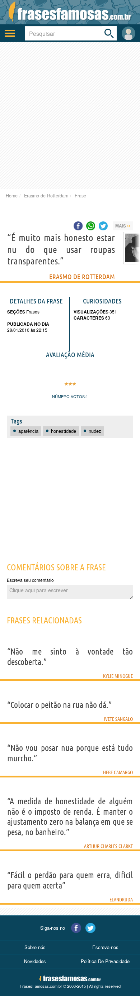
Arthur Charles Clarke (108, 846)
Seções (16, 311)
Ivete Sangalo (118, 719)
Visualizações (91, 311)
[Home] (70, 12)
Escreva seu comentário (30, 580)
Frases (32, 311)
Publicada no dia (28, 324)
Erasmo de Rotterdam (82, 277)
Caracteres (89, 318)
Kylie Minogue (118, 676)
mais (123, 225)
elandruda (121, 899)
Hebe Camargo (118, 772)
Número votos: (69, 396)
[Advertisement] (70, 116)
